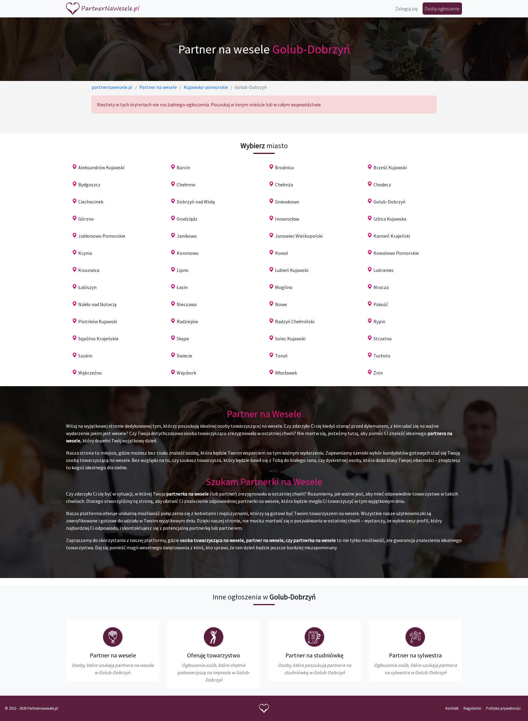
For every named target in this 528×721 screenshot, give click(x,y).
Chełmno (186, 184)
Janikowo (187, 236)
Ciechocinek (90, 202)
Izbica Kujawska (389, 219)
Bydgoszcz (89, 184)
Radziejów (187, 321)
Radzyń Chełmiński (294, 321)
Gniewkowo (287, 202)
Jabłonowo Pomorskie (101, 236)
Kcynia (85, 253)
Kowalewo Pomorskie (396, 253)
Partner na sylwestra (415, 655)
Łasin (182, 287)
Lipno (183, 270)
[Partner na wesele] (102, 8)
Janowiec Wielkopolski (299, 236)
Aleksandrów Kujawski (101, 167)
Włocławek (286, 373)
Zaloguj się (406, 8)
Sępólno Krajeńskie (98, 338)
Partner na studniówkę (314, 655)
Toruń (281, 356)
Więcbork (186, 373)
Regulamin (472, 708)
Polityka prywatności (503, 708)
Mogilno (283, 287)
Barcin (183, 167)
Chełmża (284, 184)
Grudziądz (187, 219)
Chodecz (382, 184)
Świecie (184, 356)
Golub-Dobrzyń (389, 202)
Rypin (379, 321)
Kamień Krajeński (391, 236)
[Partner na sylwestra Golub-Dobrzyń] (415, 637)
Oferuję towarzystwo (213, 655)
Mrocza (381, 287)
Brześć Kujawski (390, 167)
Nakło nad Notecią (97, 304)
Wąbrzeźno (90, 373)
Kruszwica (88, 270)
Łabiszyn (87, 287)
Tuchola (381, 356)
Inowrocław (287, 219)
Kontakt (452, 708)
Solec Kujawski (290, 338)
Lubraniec (383, 270)
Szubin (85, 356)
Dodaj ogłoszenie (442, 8)
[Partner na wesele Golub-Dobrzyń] (113, 637)
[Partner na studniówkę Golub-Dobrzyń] (314, 637)
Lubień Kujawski (291, 270)
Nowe (281, 304)
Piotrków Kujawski (97, 321)
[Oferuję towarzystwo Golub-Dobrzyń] (213, 637)
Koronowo (188, 253)
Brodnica (284, 167)
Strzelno (382, 338)
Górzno (86, 219)
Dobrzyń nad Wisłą (196, 202)
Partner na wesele (113, 655)
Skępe (183, 338)
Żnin (378, 373)
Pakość (380, 304)
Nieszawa (186, 304)
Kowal (281, 253)
